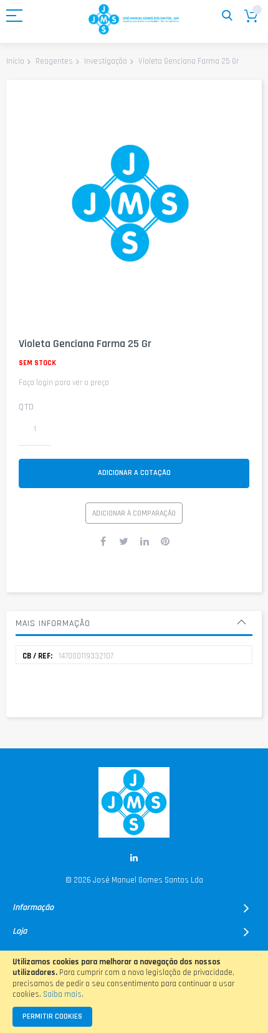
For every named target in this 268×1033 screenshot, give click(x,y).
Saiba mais (62, 994)
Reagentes (54, 61)
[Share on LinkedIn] (144, 541)
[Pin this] (165, 541)
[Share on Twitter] (124, 541)
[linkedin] (134, 858)
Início (15, 61)
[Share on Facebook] (103, 541)
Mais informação (53, 623)
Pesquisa (227, 16)
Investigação (105, 61)
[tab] (134, 623)
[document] (134, 992)
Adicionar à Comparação (134, 513)
